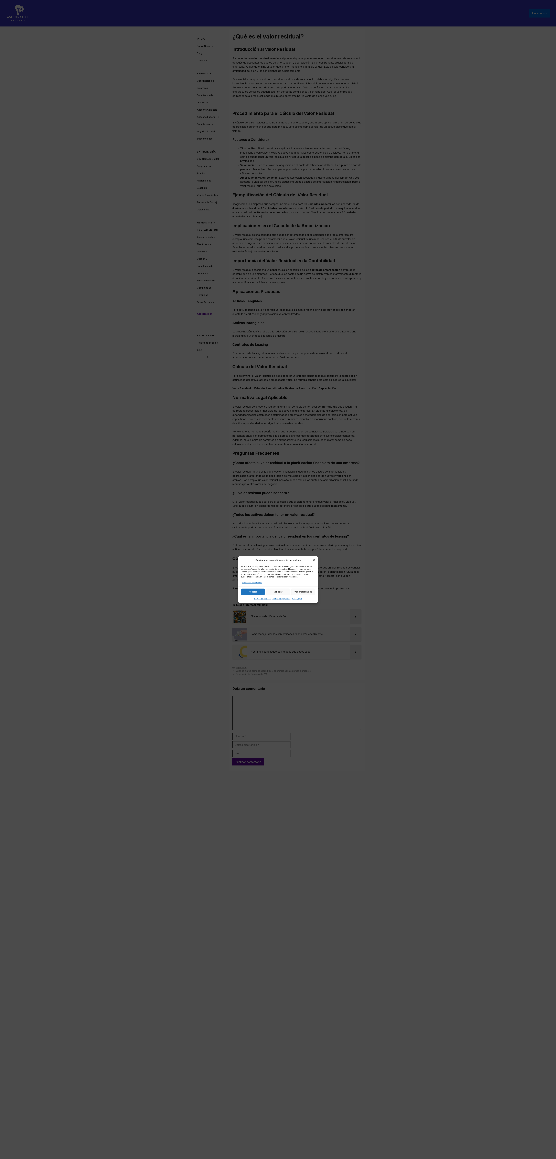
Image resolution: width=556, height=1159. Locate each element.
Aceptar (253, 591)
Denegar (278, 591)
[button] (313, 560)
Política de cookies (262, 599)
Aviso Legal (297, 599)
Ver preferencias (303, 591)
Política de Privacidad (281, 599)
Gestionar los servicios (252, 583)
